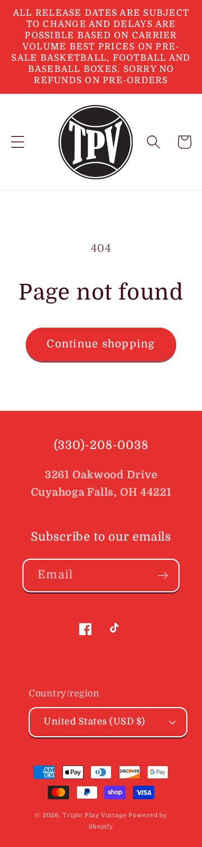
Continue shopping (101, 344)
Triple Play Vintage (95, 815)
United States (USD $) (94, 721)
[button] (17, 141)
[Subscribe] (163, 575)
